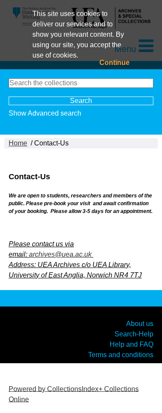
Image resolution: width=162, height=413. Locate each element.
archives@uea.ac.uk (60, 254)
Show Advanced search (45, 113)
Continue (114, 62)
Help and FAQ (131, 344)
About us (139, 323)
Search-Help (133, 333)
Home (18, 143)
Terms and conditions (120, 354)
